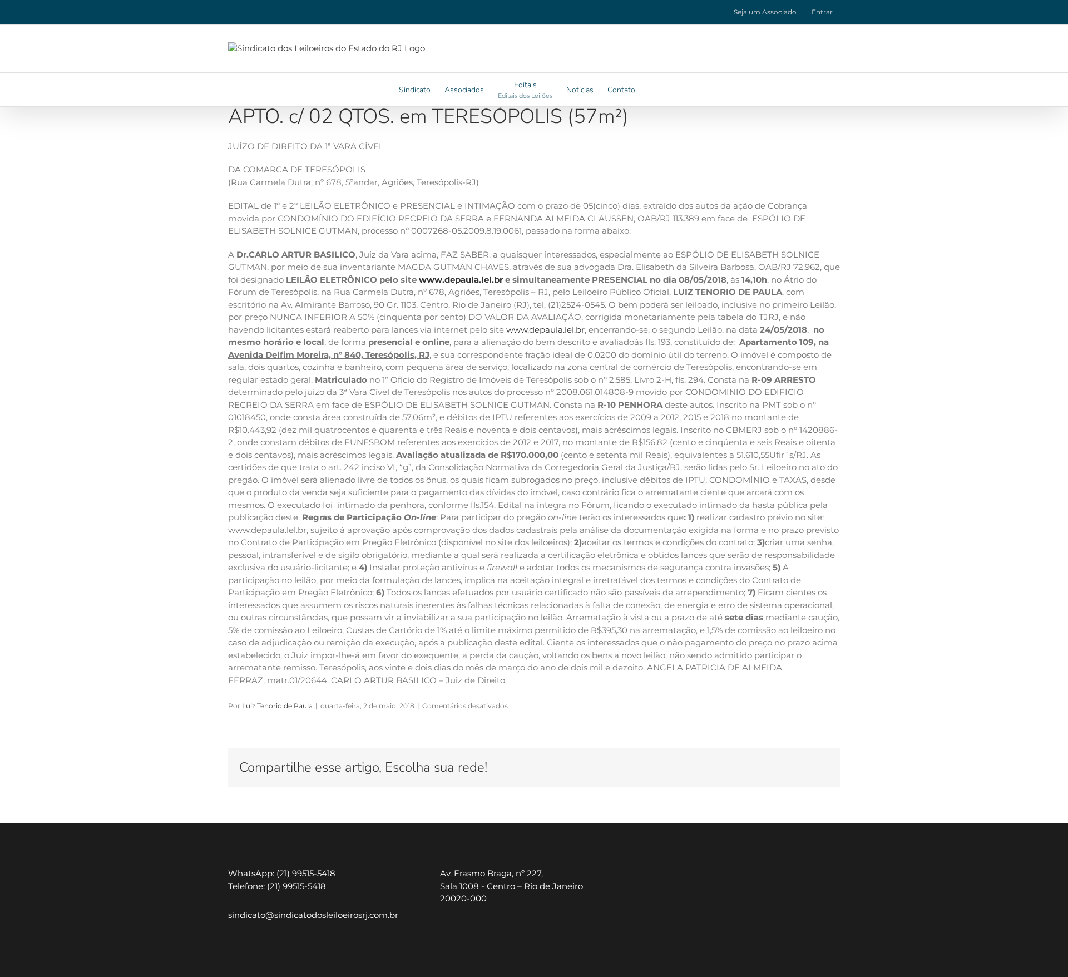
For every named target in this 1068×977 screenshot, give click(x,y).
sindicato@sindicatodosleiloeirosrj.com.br (313, 915)
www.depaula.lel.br (545, 329)
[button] (652, 89)
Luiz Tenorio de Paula (277, 706)
